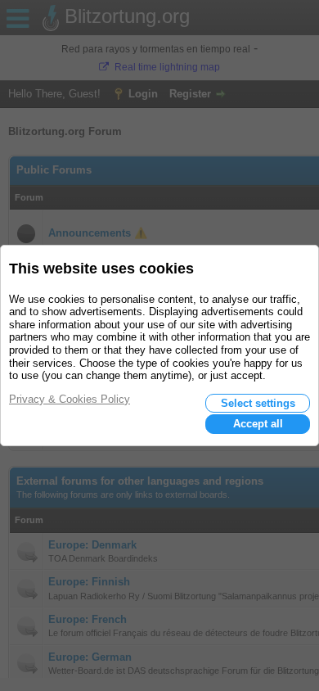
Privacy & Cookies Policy (69, 399)
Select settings (258, 403)
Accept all (258, 424)
